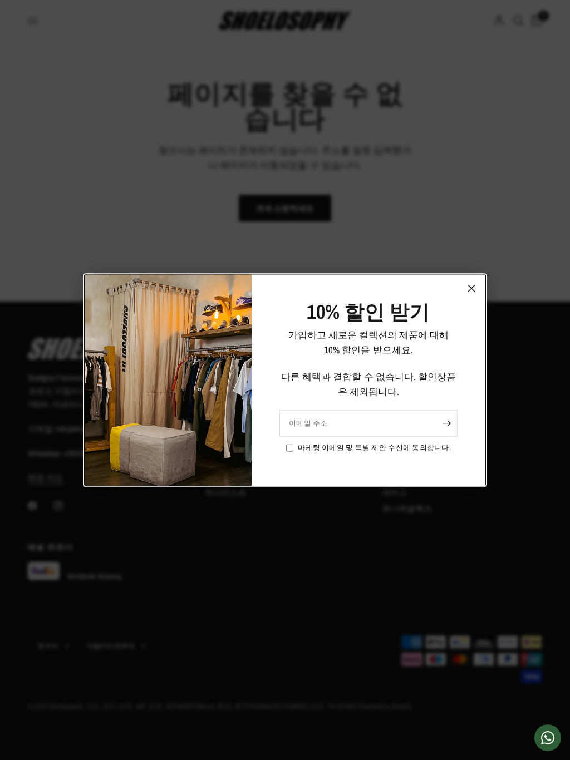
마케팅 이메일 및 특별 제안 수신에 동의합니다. (374, 447)
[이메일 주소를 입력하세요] (446, 423)
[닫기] (471, 288)
